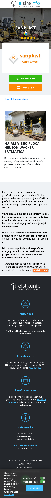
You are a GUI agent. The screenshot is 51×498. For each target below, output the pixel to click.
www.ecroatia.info (25, 439)
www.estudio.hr (25, 448)
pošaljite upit (40, 270)
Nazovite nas (28, 78)
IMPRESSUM (14, 460)
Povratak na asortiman (17, 99)
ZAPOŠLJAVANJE (25, 464)
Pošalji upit (28, 87)
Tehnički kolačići (30, 478)
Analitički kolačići (30, 481)
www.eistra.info (25, 433)
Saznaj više (9, 494)
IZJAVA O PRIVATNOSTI (25, 467)
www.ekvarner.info (25, 436)
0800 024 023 (35, 367)
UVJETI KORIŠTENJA (33, 460)
